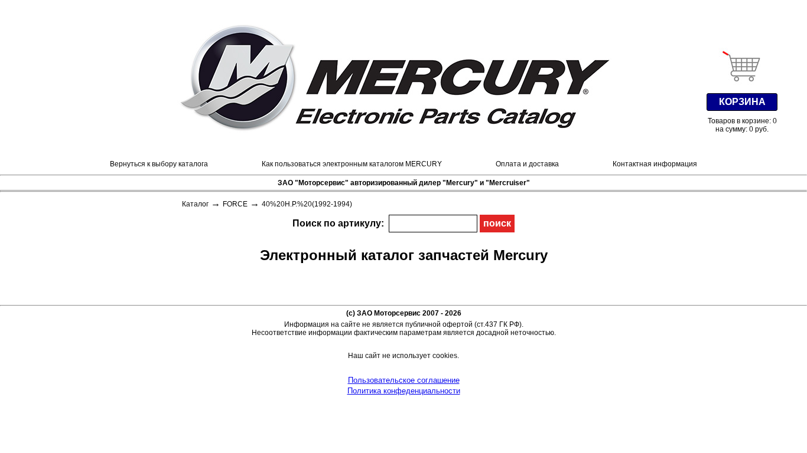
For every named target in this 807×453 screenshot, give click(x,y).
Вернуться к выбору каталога (159, 164)
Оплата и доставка (527, 164)
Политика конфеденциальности (403, 390)
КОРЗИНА (742, 102)
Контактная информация (655, 164)
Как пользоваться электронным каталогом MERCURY (352, 164)
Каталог (195, 204)
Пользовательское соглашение (404, 380)
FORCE (235, 204)
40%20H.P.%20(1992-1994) (307, 204)
